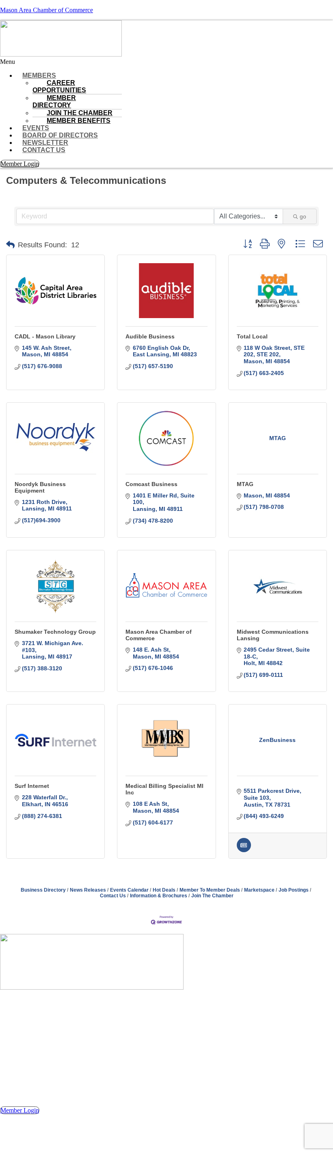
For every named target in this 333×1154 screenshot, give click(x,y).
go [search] (303, 216)
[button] (166, 61)
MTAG (245, 484)
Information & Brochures (158, 896)
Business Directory (43, 890)
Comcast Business (151, 484)
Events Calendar (129, 890)
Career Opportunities (59, 86)
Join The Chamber (212, 896)
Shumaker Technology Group (55, 631)
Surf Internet (32, 786)
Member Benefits (78, 120)
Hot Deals (164, 890)
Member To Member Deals (209, 890)
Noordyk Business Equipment (40, 487)
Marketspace (259, 890)
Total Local (252, 336)
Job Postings (294, 890)
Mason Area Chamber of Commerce (46, 10)
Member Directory (54, 101)
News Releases (88, 890)
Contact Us (43, 149)
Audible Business (150, 336)
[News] (244, 850)
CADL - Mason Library (45, 336)
